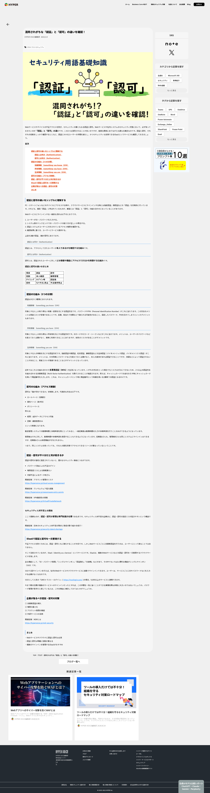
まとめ (33, 189)
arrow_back (8, 24)
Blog (189, 4)
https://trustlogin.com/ (72, 579)
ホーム (127, 4)
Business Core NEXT (139, 4)
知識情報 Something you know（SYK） (52, 165)
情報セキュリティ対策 (158, 4)
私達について (173, 4)
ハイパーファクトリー (142, 765)
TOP (34, 655)
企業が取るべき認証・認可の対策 (44, 186)
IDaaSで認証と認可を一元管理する (45, 182)
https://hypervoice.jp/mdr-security (39, 623)
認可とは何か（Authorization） (48, 158)
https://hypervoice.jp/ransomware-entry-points (44, 492)
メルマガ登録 (86, 760)
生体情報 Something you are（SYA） (51, 172)
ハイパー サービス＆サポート (145, 760)
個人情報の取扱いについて (110, 785)
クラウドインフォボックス (144, 757)
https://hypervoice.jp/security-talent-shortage (44, 529)
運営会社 (64, 785)
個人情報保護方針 (94, 785)
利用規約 (124, 785)
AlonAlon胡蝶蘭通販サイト (144, 768)
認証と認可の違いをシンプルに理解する (47, 151)
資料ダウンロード (88, 757)
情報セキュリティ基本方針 (78, 785)
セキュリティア (140, 763)
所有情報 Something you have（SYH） (51, 168)
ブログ (40, 655)
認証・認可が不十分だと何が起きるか (46, 179)
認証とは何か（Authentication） (48, 154)
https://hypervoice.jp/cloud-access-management (45, 483)
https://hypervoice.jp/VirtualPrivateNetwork (43, 501)
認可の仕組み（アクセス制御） (43, 175)
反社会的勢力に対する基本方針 (139, 785)
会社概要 (182, 4)
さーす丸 (138, 754)
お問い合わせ (113, 754)
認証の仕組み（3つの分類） (42, 161)
